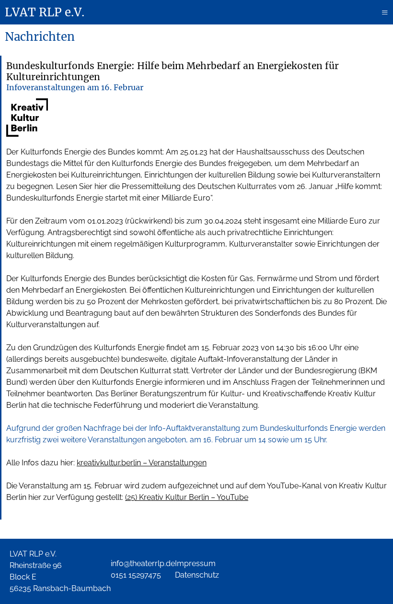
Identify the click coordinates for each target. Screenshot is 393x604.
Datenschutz (197, 575)
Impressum (195, 563)
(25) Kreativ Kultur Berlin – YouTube (186, 497)
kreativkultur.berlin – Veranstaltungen (142, 462)
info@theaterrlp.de (143, 563)
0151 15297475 (136, 575)
